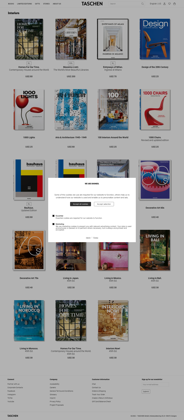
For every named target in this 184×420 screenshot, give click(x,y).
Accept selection (104, 204)
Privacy (95, 237)
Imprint (88, 237)
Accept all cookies (80, 204)
